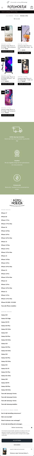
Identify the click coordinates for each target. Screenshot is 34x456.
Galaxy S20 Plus (5, 386)
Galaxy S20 (4, 379)
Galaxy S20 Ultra (6, 390)
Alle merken (9, 15)
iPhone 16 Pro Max (6, 238)
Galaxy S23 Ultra (6, 350)
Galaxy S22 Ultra (6, 361)
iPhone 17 (4, 213)
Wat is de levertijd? (6, 417)
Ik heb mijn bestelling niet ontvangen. (11, 424)
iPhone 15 (4, 241)
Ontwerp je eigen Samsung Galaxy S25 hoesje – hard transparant (19, 453)
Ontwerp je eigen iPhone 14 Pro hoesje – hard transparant (8, 46)
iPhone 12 (4, 281)
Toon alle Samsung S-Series (9, 393)
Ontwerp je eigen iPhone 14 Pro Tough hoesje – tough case (25, 79)
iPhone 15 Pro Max (6, 252)
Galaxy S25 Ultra (6, 329)
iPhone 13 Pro (5, 273)
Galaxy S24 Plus (5, 336)
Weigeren (17, 445)
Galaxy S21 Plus (5, 372)
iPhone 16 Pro (5, 234)
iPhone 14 (4, 256)
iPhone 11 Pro (5, 295)
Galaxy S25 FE (5, 322)
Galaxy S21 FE (5, 368)
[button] (31, 427)
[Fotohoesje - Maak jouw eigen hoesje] (17, 7)
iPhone (17, 15)
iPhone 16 (4, 227)
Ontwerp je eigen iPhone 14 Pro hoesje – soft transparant (8, 110)
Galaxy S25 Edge (6, 318)
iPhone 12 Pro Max (6, 288)
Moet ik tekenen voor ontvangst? (10, 420)
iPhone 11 (4, 291)
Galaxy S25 (4, 315)
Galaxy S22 (4, 354)
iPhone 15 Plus (5, 245)
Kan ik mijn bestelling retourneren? (11, 413)
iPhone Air (4, 216)
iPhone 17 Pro (5, 220)
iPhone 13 (4, 270)
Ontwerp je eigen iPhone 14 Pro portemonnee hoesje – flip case (25, 47)
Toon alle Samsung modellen (9, 404)
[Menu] (2, 8)
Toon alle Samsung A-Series (9, 397)
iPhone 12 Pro (5, 284)
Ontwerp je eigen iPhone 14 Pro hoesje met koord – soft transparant (8, 78)
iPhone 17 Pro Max (6, 223)
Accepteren (17, 440)
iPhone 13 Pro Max (6, 277)
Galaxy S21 (4, 365)
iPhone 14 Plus (5, 259)
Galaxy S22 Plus (5, 357)
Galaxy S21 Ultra (6, 375)
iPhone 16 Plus (5, 231)
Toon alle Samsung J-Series (8, 400)
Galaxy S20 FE (5, 382)
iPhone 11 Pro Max (6, 298)
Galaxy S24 (4, 332)
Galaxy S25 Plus (5, 325)
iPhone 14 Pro (5, 263)
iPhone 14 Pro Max (6, 266)
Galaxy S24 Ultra (6, 340)
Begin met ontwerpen (7, 51)
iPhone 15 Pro (5, 248)
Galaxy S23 (4, 343)
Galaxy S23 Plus (5, 347)
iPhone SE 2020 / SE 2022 (8, 302)
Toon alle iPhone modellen (8, 306)
